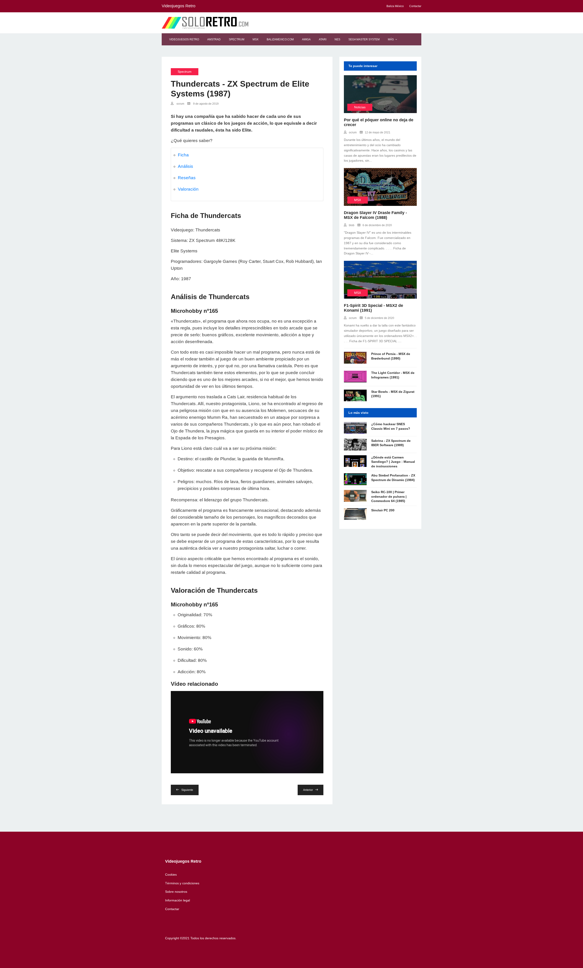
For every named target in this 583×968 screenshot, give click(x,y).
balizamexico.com (280, 39)
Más (391, 39)
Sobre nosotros (176, 891)
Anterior (308, 790)
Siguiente (187, 790)
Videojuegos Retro (184, 39)
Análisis (185, 166)
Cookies (171, 874)
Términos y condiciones (182, 883)
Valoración (188, 189)
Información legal (177, 900)
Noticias (360, 107)
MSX (255, 39)
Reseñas (187, 177)
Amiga (306, 39)
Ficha (183, 155)
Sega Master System (364, 39)
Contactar (172, 909)
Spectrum (236, 39)
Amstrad (214, 39)
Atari (322, 39)
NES (337, 39)
